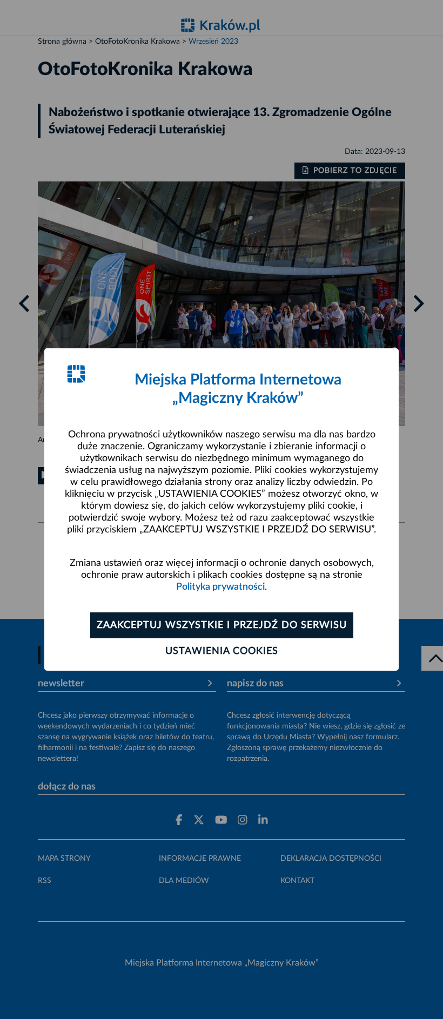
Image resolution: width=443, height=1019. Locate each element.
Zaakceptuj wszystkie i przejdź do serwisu (222, 625)
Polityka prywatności (220, 587)
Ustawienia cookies (221, 651)
